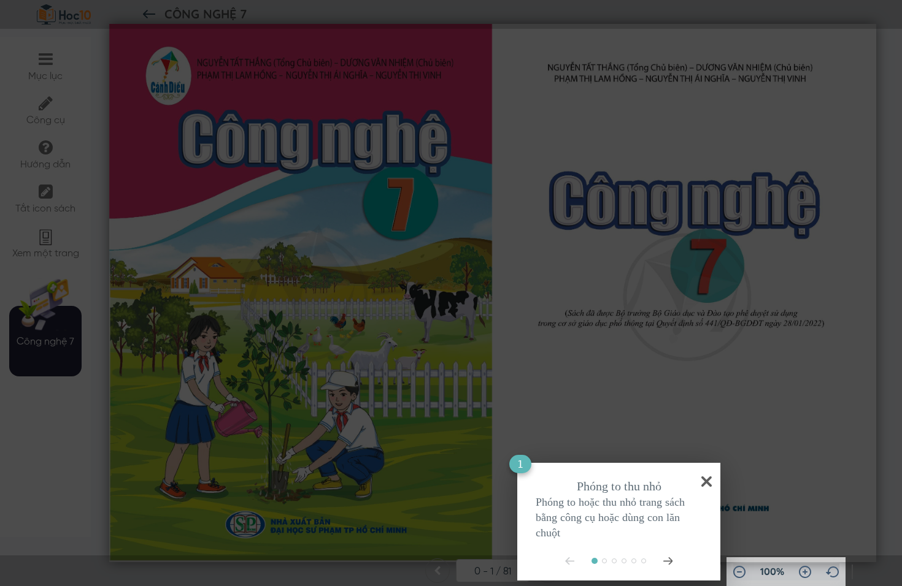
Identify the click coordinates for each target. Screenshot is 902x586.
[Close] (704, 479)
